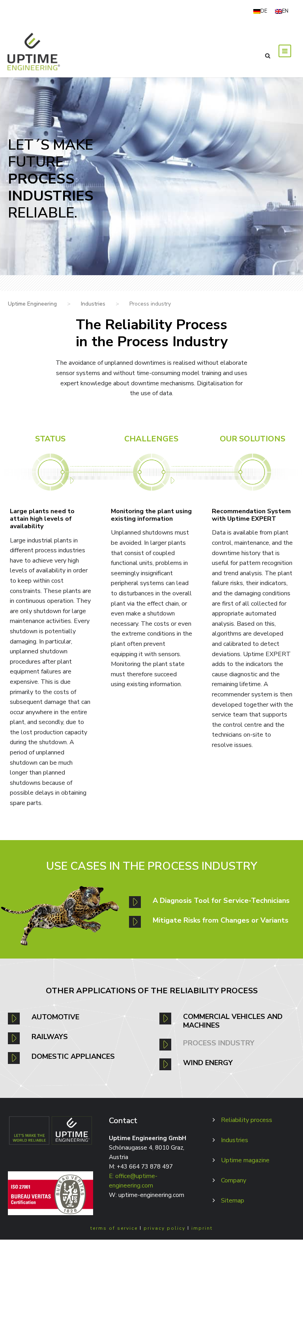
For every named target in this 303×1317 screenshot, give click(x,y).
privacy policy (164, 1228)
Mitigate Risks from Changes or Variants (220, 920)
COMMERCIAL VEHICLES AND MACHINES (232, 1021)
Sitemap (232, 1200)
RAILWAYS (50, 1036)
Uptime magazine (245, 1160)
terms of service (114, 1228)
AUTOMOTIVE (55, 1017)
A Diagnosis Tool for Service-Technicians (221, 900)
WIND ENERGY (208, 1062)
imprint (202, 1228)
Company (233, 1180)
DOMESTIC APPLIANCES (73, 1056)
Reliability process (246, 1120)
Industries (234, 1140)
